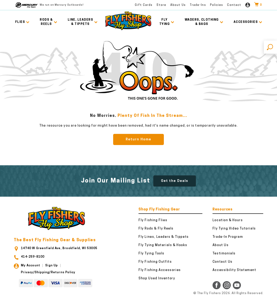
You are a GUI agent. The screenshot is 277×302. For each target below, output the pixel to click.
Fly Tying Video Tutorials (234, 228)
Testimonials (224, 253)
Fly (164, 22)
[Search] (270, 47)
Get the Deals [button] (174, 181)
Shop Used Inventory (156, 278)
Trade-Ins (198, 5)
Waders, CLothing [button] (202, 22)
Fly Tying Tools (151, 253)
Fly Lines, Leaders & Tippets (163, 237)
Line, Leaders (80, 22)
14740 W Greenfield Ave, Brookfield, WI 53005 (59, 248)
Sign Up (51, 265)
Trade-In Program (228, 237)
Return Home (138, 139)
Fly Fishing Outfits (155, 262)
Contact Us (223, 262)
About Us (178, 5)
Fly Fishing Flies (152, 220)
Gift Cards (143, 5)
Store (161, 5)
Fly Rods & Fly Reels (156, 228)
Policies (216, 5)
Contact (234, 5)
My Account (30, 265)
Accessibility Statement (234, 270)
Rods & (46, 22)
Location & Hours (228, 220)
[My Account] (247, 5)
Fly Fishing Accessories (159, 270)
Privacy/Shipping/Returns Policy (48, 272)
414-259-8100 (32, 256)
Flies (20, 22)
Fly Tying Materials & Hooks (162, 245)
